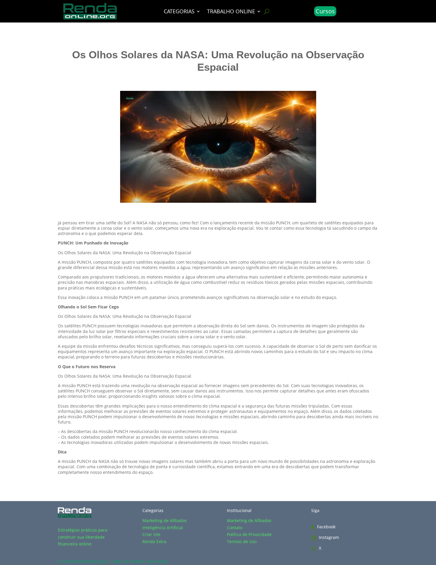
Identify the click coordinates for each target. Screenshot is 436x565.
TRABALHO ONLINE (231, 12)
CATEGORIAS (179, 12)
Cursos (325, 11)
